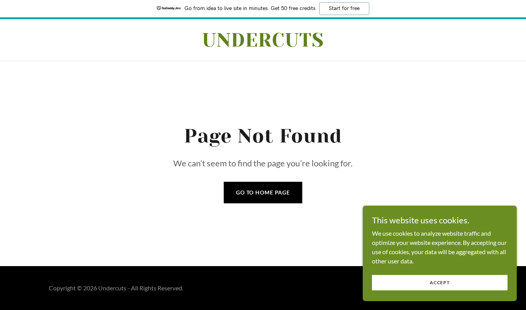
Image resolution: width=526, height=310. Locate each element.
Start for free (344, 8)
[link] (263, 44)
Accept (440, 282)
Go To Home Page (263, 192)
